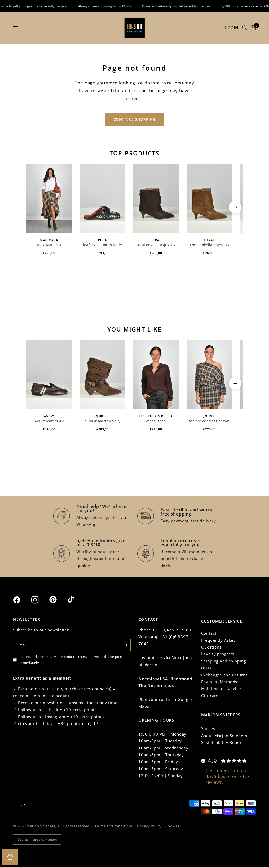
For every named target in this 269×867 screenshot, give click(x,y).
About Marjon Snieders (224, 735)
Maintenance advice (221, 688)
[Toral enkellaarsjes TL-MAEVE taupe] (209, 198)
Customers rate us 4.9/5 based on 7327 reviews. (228, 776)
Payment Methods (219, 681)
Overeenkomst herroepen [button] (37, 839)
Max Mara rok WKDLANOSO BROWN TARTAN (49, 245)
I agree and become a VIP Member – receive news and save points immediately (72, 659)
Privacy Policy (149, 826)
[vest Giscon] (156, 374)
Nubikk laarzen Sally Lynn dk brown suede (102, 421)
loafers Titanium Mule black (102, 245)
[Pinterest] (57, 599)
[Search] (244, 28)
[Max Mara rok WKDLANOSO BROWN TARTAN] (49, 198)
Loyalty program (218, 653)
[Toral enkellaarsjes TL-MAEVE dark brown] (156, 198)
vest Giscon (156, 421)
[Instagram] (39, 600)
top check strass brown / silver (209, 421)
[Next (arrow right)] (235, 207)
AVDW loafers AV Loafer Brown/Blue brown (49, 421)
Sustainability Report (222, 742)
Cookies (172, 826)
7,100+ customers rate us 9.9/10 (241, 6)
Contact (208, 633)
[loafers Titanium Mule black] (102, 198)
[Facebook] (21, 600)
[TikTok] (76, 599)
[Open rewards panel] (10, 857)
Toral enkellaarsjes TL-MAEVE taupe (209, 245)
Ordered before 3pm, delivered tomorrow (170, 6)
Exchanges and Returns (224, 674)
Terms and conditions (114, 826)
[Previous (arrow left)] (34, 207)
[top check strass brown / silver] (209, 374)
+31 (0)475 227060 (171, 630)
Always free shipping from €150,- (98, 6)
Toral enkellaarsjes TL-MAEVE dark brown (155, 245)
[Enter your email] (125, 645)
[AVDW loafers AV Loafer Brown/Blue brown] (49, 374)
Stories (208, 728)
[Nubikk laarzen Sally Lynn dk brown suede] (102, 374)
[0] (252, 28)
